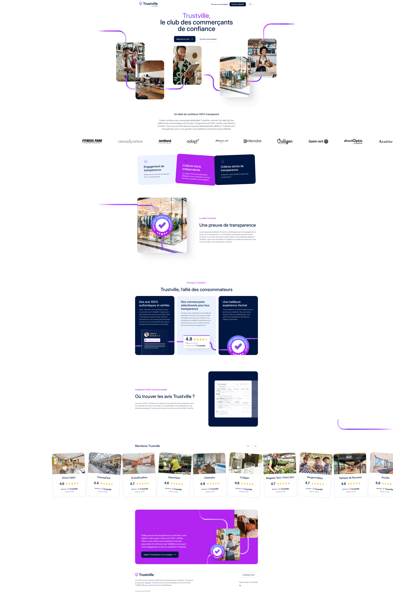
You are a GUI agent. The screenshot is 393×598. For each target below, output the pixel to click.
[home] (148, 4)
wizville (148, 583)
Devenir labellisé (238, 4)
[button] (251, 4)
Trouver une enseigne (219, 4)
